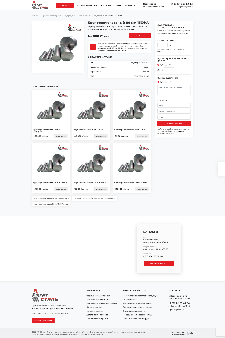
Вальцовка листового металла (137, 307)
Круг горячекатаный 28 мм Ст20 (129, 130)
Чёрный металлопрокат (98, 296)
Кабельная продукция (97, 318)
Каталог (65, 5)
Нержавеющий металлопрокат (101, 303)
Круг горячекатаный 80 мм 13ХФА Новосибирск (94, 198)
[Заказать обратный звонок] (221, 172)
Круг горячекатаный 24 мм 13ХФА (90, 182)
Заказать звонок (159, 264)
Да (161, 65)
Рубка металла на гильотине (137, 303)
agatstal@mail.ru (186, 7)
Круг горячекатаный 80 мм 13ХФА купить (51, 198)
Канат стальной (94, 307)
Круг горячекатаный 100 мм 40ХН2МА (46, 131)
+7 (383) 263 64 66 (182, 4)
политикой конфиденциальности (171, 132)
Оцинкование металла (134, 311)
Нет (169, 65)
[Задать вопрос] (221, 165)
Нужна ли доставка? (167, 78)
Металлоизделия (94, 311)
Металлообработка (87, 5)
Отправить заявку (174, 123)
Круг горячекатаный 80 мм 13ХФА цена (51, 204)
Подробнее (61, 136)
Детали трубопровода (97, 315)
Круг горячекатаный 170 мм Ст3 (89, 130)
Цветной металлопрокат (98, 299)
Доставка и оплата (111, 5)
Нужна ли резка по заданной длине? (172, 60)
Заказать (140, 36)
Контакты (130, 5)
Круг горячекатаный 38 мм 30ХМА (130, 182)
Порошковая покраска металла (138, 315)
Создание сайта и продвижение (178, 333)
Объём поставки (165, 40)
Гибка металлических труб (136, 318)
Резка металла (130, 299)
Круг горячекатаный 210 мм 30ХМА (50, 182)
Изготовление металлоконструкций (140, 296)
